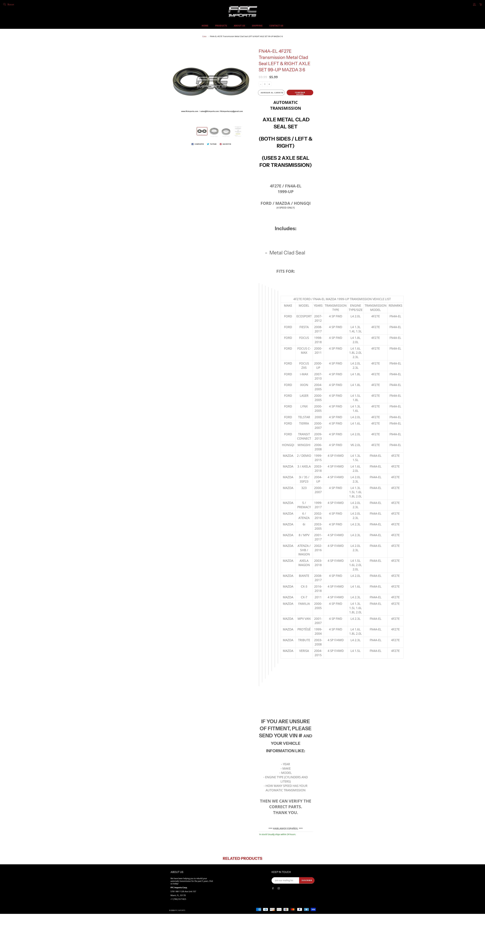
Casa (204, 36)
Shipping (257, 25)
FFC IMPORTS (180, 910)
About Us (239, 25)
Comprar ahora (300, 93)
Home (205, 25)
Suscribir (307, 880)
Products (221, 25)
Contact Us (276, 25)
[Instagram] (278, 888)
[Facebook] (273, 888)
